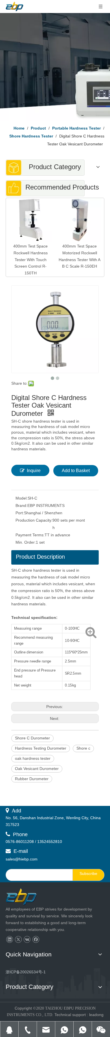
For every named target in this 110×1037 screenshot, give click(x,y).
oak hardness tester (32, 758)
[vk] (26, 939)
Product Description (40, 557)
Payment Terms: (30, 535)
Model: (22, 498)
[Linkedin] (9, 939)
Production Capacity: (34, 520)
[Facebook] (35, 939)
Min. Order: (26, 542)
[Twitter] (18, 939)
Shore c (83, 748)
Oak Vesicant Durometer (37, 768)
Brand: (21, 505)
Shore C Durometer (32, 738)
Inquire (34, 470)
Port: (20, 513)
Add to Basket (76, 470)
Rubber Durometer (32, 778)
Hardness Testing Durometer (40, 748)
